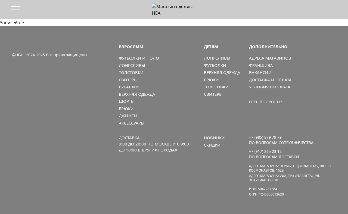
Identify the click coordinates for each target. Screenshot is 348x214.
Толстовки (131, 72)
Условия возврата (269, 86)
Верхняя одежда (137, 94)
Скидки (212, 145)
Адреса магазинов (270, 58)
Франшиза (261, 65)
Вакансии (260, 72)
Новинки (214, 137)
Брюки (126, 108)
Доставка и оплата (270, 79)
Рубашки (129, 86)
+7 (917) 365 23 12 (265, 151)
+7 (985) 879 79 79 (265, 137)
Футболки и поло (139, 58)
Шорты (127, 101)
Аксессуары (131, 123)
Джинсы (128, 115)
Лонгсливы (132, 65)
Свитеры (128, 79)
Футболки (215, 65)
